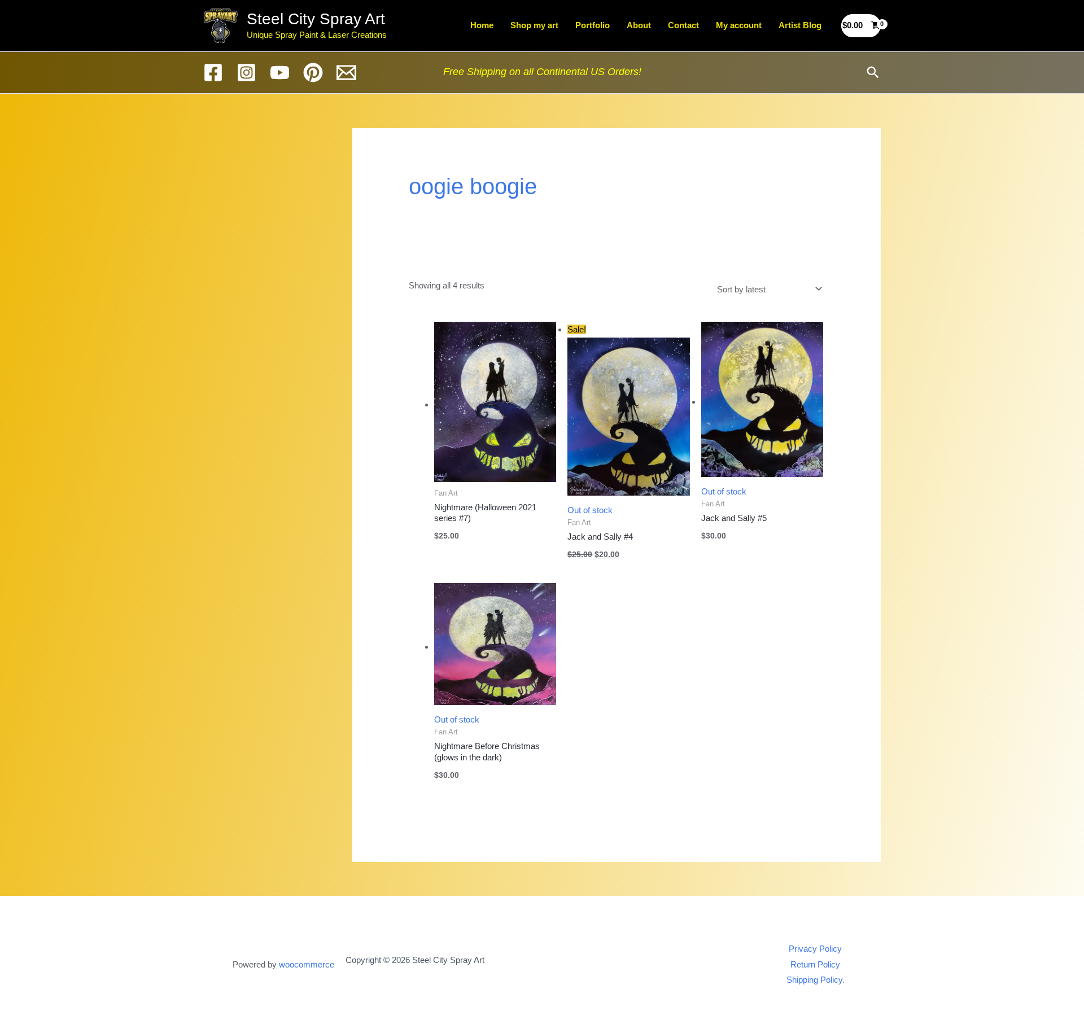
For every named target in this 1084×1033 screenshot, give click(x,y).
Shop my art (534, 25)
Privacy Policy (815, 948)
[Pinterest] (313, 72)
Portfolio (592, 25)
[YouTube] (280, 72)
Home (481, 25)
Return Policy (815, 964)
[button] (873, 72)
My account (739, 25)
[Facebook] (213, 72)
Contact (683, 25)
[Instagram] (246, 72)
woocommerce (306, 964)
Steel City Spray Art (316, 19)
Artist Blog (800, 25)
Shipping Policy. (815, 979)
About (639, 25)
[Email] (346, 72)
